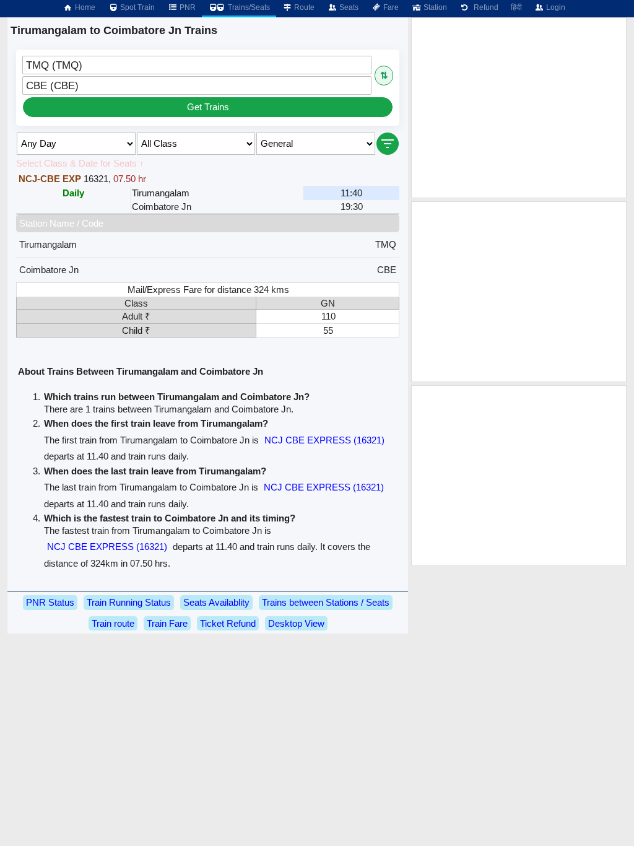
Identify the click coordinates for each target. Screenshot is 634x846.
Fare (390, 7)
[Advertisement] (519, 107)
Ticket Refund (228, 623)
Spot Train (136, 7)
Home (84, 7)
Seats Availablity (216, 602)
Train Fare (167, 623)
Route (303, 7)
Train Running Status (129, 602)
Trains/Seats (248, 7)
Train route (113, 623)
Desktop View (296, 623)
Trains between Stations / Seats (325, 602)
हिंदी (516, 7)
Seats (347, 7)
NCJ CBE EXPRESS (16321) (324, 440)
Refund (484, 7)
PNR (187, 7)
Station (434, 7)
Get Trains (208, 107)
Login (554, 7)
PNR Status (50, 602)
